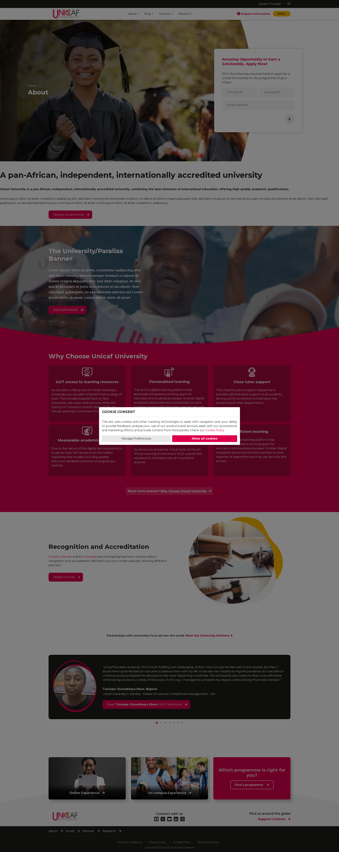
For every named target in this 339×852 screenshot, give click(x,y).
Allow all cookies (204, 438)
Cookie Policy (215, 430)
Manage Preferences (136, 438)
